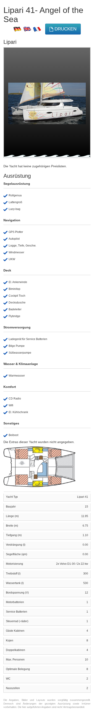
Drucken (64, 28)
